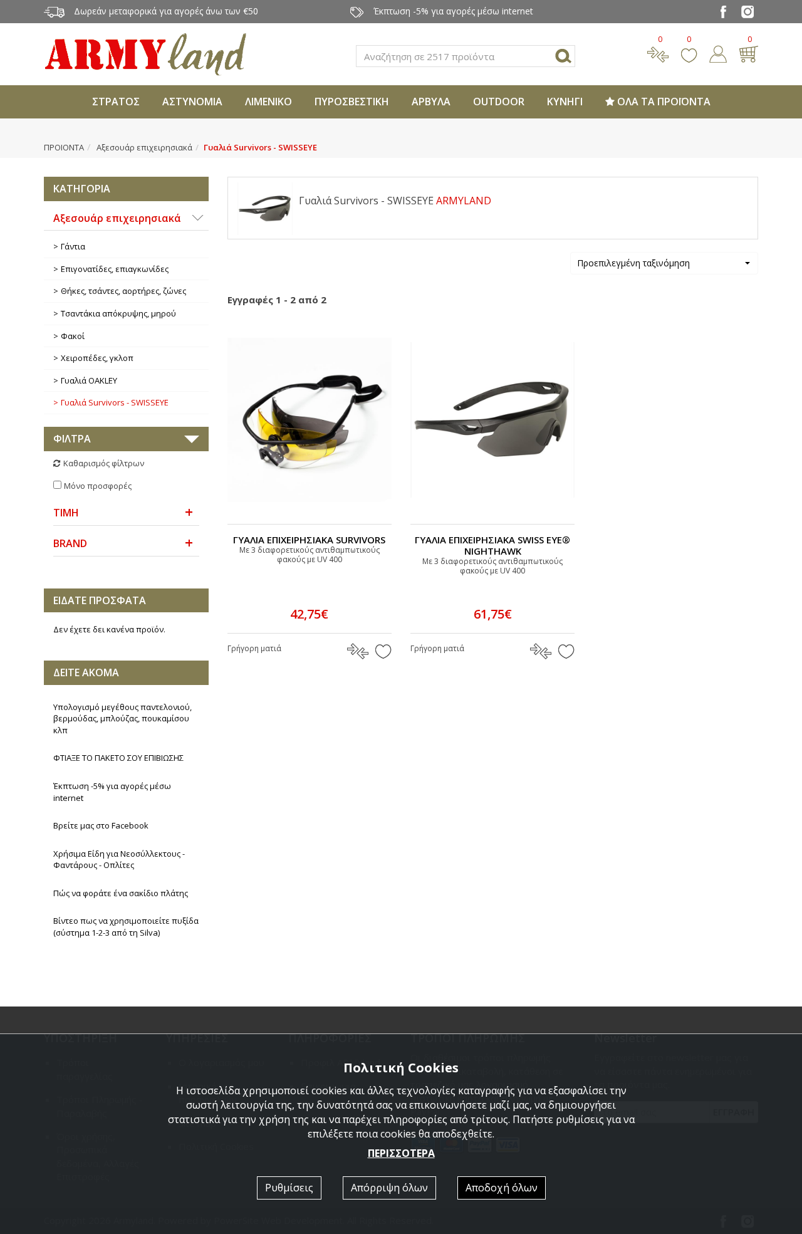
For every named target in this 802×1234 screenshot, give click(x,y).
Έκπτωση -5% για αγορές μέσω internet (112, 791)
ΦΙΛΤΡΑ (72, 439)
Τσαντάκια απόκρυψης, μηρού (118, 313)
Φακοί (73, 336)
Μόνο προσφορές (98, 485)
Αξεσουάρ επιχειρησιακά (144, 147)
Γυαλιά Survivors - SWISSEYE (115, 402)
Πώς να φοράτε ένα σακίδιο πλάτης (120, 893)
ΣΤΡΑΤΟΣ (116, 101)
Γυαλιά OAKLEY (89, 380)
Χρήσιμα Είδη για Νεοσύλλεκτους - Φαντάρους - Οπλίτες (119, 859)
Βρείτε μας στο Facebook (100, 825)
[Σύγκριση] (658, 52)
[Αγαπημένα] (688, 52)
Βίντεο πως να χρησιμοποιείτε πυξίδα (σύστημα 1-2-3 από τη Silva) (126, 926)
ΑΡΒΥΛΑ (431, 101)
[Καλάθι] (748, 52)
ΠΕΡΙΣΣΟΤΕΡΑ (401, 1153)
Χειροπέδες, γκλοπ (97, 357)
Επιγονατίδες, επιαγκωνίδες (115, 269)
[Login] (718, 52)
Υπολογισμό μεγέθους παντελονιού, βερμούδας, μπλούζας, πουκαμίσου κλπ (122, 718)
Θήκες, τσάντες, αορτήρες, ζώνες (123, 290)
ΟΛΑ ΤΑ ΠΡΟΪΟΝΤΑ (663, 101)
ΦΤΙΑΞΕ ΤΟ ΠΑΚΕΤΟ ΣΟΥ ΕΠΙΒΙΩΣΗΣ (118, 757)
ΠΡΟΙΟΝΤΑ (64, 147)
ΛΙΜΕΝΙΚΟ (268, 101)
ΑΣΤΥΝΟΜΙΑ (192, 101)
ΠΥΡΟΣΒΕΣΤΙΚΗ (352, 101)
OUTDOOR (498, 101)
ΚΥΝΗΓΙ (565, 101)
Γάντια (73, 246)
